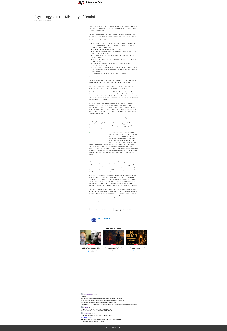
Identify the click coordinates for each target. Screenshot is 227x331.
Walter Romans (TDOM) (104, 218)
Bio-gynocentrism (90, 244)
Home (86, 8)
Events (106, 8)
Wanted (140, 8)
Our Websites (114, 8)
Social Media (99, 8)
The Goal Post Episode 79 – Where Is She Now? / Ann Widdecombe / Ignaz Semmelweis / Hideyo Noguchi (91, 248)
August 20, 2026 (91, 251)
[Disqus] (113, 274)
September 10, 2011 (38, 20)
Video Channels (132, 8)
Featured (113, 244)
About (145, 8)
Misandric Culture (47, 20)
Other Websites (123, 8)
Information (91, 8)
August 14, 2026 (114, 250)
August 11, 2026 (136, 250)
